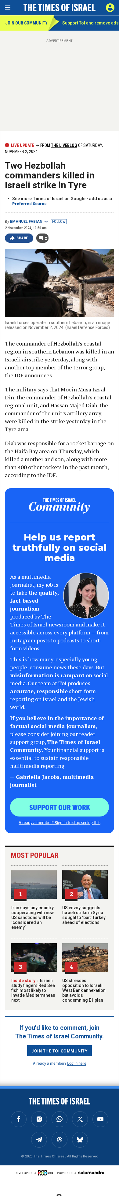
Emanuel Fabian (26, 221)
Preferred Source (29, 203)
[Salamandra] (91, 1172)
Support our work (59, 807)
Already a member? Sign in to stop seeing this (59, 822)
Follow (58, 221)
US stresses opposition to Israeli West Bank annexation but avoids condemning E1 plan (84, 990)
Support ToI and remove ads (90, 23)
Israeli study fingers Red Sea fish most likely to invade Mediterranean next (33, 990)
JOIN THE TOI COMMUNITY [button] (59, 1050)
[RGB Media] (46, 1172)
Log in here (76, 1063)
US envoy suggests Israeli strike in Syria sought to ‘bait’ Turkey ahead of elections (84, 915)
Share (22, 238)
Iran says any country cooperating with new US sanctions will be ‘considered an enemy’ (32, 917)
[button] (110, 7)
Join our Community (26, 23)
